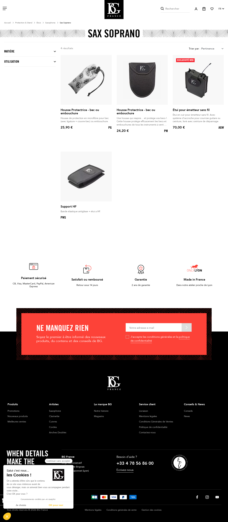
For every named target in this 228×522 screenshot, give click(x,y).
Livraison (143, 411)
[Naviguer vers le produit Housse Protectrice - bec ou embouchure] (86, 80)
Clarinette (54, 416)
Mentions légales (148, 416)
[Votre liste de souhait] (211, 9)
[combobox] (212, 48)
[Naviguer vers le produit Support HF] (86, 176)
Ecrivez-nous (125, 470)
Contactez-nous (147, 432)
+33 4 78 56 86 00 (135, 463)
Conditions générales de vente (121, 509)
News (187, 416)
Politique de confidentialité (153, 427)
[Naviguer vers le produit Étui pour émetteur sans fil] (198, 80)
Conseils (188, 411)
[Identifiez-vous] (196, 9)
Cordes (53, 427)
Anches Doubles (57, 432)
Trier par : (194, 48)
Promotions (13, 411)
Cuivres (53, 421)
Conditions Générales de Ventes (156, 421)
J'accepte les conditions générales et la (160, 338)
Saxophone (55, 411)
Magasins (99, 416)
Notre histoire (101, 411)
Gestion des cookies (152, 509)
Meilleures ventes (17, 421)
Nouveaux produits (18, 416)
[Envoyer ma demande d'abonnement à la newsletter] (187, 327)
